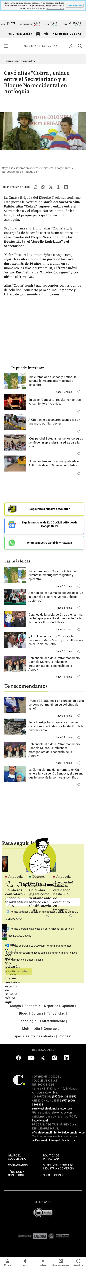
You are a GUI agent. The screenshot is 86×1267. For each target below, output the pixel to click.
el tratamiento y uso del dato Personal (39, 928)
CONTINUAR (75, 5)
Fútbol (13, 945)
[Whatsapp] (43, 187)
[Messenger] (35, 187)
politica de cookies (55, 8)
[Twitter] (51, 187)
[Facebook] (58, 187)
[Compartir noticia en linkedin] (66, 187)
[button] (78, 392)
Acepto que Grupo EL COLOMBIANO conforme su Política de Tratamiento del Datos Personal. (41, 952)
